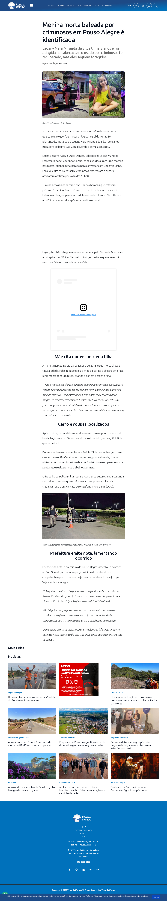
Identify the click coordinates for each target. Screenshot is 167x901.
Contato (84, 836)
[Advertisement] (83, 227)
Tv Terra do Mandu (65, 5)
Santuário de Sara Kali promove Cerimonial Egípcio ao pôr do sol (129, 789)
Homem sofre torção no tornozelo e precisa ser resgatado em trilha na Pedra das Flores (134, 700)
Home (51, 5)
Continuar (156, 897)
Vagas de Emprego (103, 5)
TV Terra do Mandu (83, 830)
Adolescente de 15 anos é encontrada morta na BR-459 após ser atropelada (29, 744)
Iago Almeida (48, 63)
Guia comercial (84, 5)
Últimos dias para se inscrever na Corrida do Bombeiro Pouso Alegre (31, 699)
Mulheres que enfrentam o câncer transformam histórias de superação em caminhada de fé (82, 790)
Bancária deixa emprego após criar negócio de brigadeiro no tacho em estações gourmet (131, 745)
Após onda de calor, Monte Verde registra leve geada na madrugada (32, 789)
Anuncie (83, 833)
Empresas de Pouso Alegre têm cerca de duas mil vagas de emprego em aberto (82, 744)
